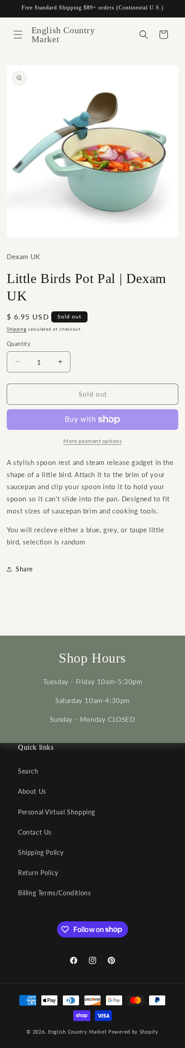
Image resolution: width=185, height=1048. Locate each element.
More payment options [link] (92, 441)
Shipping (16, 329)
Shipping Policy (41, 852)
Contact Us (35, 832)
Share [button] (24, 569)
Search (28, 771)
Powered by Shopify (133, 1032)
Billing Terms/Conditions (54, 893)
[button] (18, 34)
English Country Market (77, 1032)
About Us (32, 791)
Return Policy (38, 872)
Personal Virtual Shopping (56, 812)
